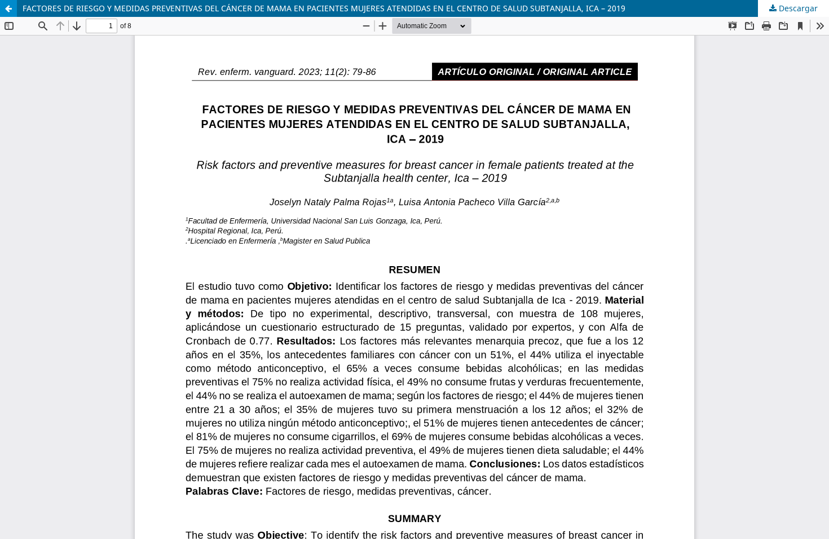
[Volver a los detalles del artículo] (8, 8)
